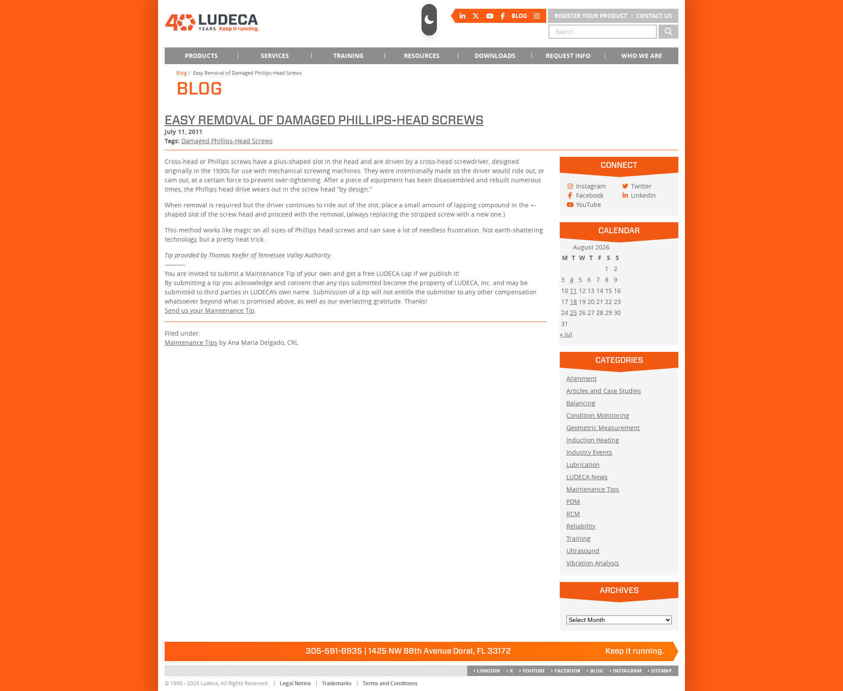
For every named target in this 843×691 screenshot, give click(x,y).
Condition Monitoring (597, 415)
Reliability (580, 526)
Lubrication (583, 464)
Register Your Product (591, 16)
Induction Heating (592, 440)
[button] (429, 19)
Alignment (581, 378)
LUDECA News (587, 477)
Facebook (567, 670)
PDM (573, 501)
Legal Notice (295, 683)
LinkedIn (488, 670)
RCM (573, 514)
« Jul (566, 334)
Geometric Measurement (603, 427)
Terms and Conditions (390, 683)
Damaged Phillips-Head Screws (227, 141)
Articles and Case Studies (603, 391)
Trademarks (337, 683)
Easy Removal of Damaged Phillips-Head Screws (324, 121)
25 (573, 312)
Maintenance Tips (191, 342)
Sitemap (661, 670)
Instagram (627, 670)
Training (578, 538)
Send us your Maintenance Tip (210, 310)
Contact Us (654, 16)
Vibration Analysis (592, 563)
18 (573, 301)
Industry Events (589, 452)
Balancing (580, 403)
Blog (182, 72)
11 (573, 290)
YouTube (533, 670)
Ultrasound (582, 550)
